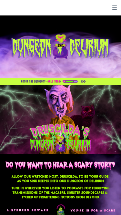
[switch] (114, 8)
